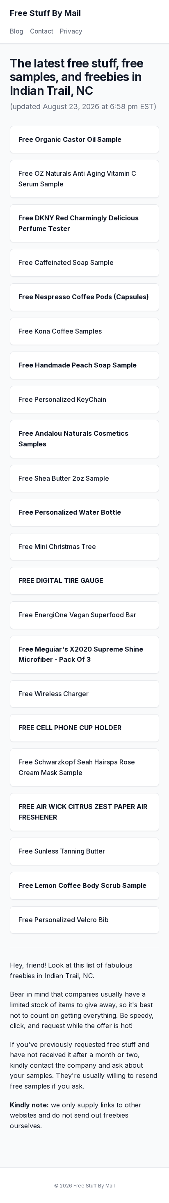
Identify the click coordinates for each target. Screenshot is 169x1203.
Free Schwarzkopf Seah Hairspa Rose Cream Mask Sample (76, 767)
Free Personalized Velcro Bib (63, 920)
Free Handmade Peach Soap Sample (77, 365)
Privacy (71, 31)
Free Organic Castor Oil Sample (69, 139)
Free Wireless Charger (53, 694)
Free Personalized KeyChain (62, 399)
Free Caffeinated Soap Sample (66, 262)
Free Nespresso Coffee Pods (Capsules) (83, 297)
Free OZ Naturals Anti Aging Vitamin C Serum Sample (77, 178)
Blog (16, 31)
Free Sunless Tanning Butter (61, 851)
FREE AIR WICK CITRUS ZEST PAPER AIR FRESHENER (82, 811)
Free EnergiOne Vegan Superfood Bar (77, 615)
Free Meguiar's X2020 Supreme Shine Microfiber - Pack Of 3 (80, 654)
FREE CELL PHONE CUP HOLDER (69, 728)
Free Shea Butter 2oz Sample (63, 478)
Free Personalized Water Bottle (69, 512)
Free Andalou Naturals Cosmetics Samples (73, 438)
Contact (41, 31)
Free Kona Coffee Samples (60, 331)
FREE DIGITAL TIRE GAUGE (60, 580)
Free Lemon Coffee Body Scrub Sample (82, 885)
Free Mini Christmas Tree (57, 546)
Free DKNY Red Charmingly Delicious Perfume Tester (78, 223)
